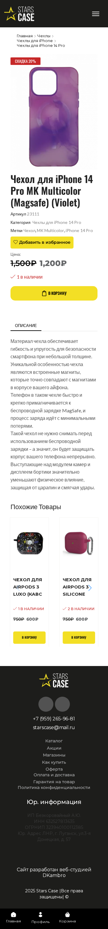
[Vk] (45, 704)
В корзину (57, 293)
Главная (25, 35)
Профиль (41, 921)
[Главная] (13, 915)
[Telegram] (62, 704)
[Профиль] (41, 915)
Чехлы (43, 35)
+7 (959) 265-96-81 (54, 719)
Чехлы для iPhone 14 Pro (41, 45)
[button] (96, 13)
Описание (26, 325)
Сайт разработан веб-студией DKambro (54, 872)
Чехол (29, 230)
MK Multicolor (50, 230)
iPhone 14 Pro (79, 230)
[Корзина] (67, 915)
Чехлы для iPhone (35, 40)
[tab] (25, 325)
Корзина (67, 921)
